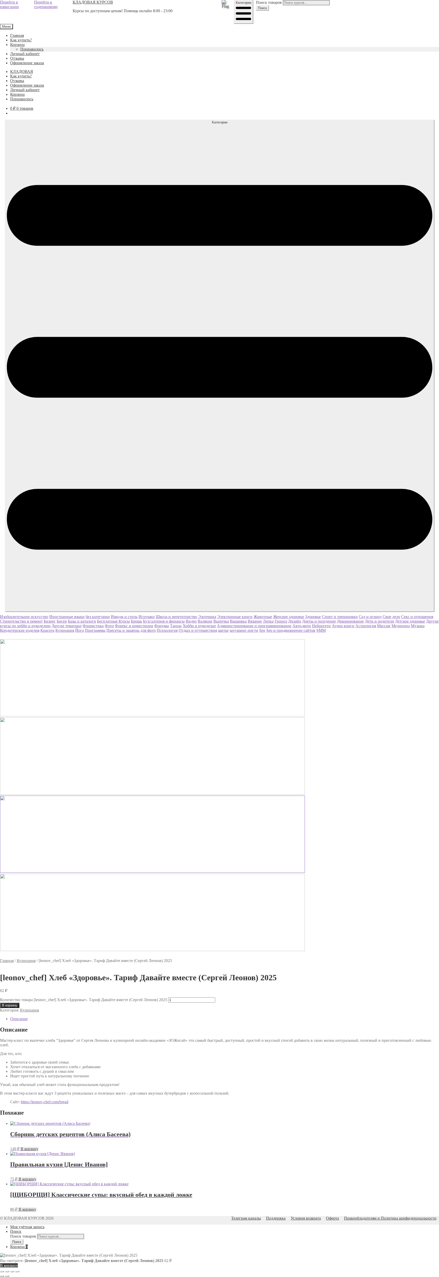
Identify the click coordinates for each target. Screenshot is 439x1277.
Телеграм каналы (246, 1218)
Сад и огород (370, 616)
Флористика (93, 626)
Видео (191, 621)
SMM (321, 630)
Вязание (255, 621)
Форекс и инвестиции (134, 626)
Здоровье (313, 616)
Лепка (268, 621)
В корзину (9, 1005)
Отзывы (17, 58)
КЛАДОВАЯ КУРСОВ (93, 2)
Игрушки (146, 616)
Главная (17, 35)
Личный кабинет (25, 54)
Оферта (332, 1218)
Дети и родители (379, 621)
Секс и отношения (417, 616)
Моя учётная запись (27, 1227)
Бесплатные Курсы (113, 621)
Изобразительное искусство (24, 616)
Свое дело (391, 616)
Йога (79, 630)
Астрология (365, 626)
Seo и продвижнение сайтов (290, 630)
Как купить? (21, 40)
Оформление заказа (27, 63)
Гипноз (281, 621)
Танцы (176, 626)
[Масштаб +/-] (2, 1271)
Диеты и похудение (319, 621)
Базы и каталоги (82, 621)
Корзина (17, 44)
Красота (47, 630)
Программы (95, 630)
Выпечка (221, 621)
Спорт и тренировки (340, 616)
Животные (263, 616)
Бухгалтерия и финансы (164, 621)
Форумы (161, 626)
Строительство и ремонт (21, 621)
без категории (98, 616)
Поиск (262, 8)
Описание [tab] (19, 1019)
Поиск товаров (269, 2)
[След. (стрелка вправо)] (7, 1276)
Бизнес (50, 621)
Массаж (383, 626)
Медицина (400, 626)
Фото (109, 626)
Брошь (136, 621)
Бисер (62, 621)
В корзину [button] (29, 1149)
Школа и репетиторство (176, 616)
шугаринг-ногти (244, 630)
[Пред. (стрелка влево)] (2, 1276)
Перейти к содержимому (46, 4)
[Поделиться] (12, 1271)
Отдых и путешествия (198, 630)
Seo (262, 630)
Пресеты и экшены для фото (131, 630)
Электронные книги (235, 616)
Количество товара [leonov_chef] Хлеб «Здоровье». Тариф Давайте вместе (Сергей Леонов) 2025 (83, 1000)
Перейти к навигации (9, 4)
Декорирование (350, 621)
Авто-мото (301, 626)
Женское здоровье (288, 616)
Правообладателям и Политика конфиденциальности (390, 1218)
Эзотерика (207, 616)
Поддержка (276, 1218)
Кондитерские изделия (19, 630)
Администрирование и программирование (254, 626)
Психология (167, 630)
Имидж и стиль (124, 616)
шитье (223, 630)
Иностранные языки (67, 616)
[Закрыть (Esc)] (17, 1271)
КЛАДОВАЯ (21, 71)
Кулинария (64, 630)
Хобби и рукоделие (199, 626)
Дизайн (294, 621)
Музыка (418, 626)
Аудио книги (343, 626)
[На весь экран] (7, 1271)
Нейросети (321, 626)
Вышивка (238, 621)
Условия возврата (306, 1218)
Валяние (205, 621)
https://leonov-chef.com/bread (44, 1102)
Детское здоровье (410, 621)
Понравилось (31, 49)
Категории (243, 3)
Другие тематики (67, 626)
